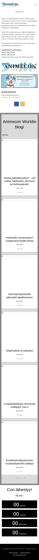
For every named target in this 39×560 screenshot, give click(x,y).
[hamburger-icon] (35, 5)
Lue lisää (20, 192)
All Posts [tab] (5, 135)
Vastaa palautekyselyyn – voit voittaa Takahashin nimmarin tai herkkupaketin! (19, 181)
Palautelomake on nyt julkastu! (10, 97)
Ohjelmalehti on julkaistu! (19, 350)
